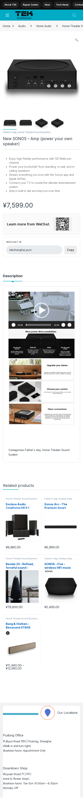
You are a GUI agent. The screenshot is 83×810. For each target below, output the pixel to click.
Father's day (9, 132)
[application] (41, 310)
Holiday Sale (65, 498)
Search (74, 15)
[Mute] (63, 325)
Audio (21, 26)
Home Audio (44, 26)
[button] (76, 40)
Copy (70, 249)
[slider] (38, 325)
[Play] (13, 325)
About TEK (10, 4)
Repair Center (30, 4)
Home (6, 26)
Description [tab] (12, 276)
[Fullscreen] (69, 325)
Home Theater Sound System (34, 132)
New (47, 4)
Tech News (62, 4)
